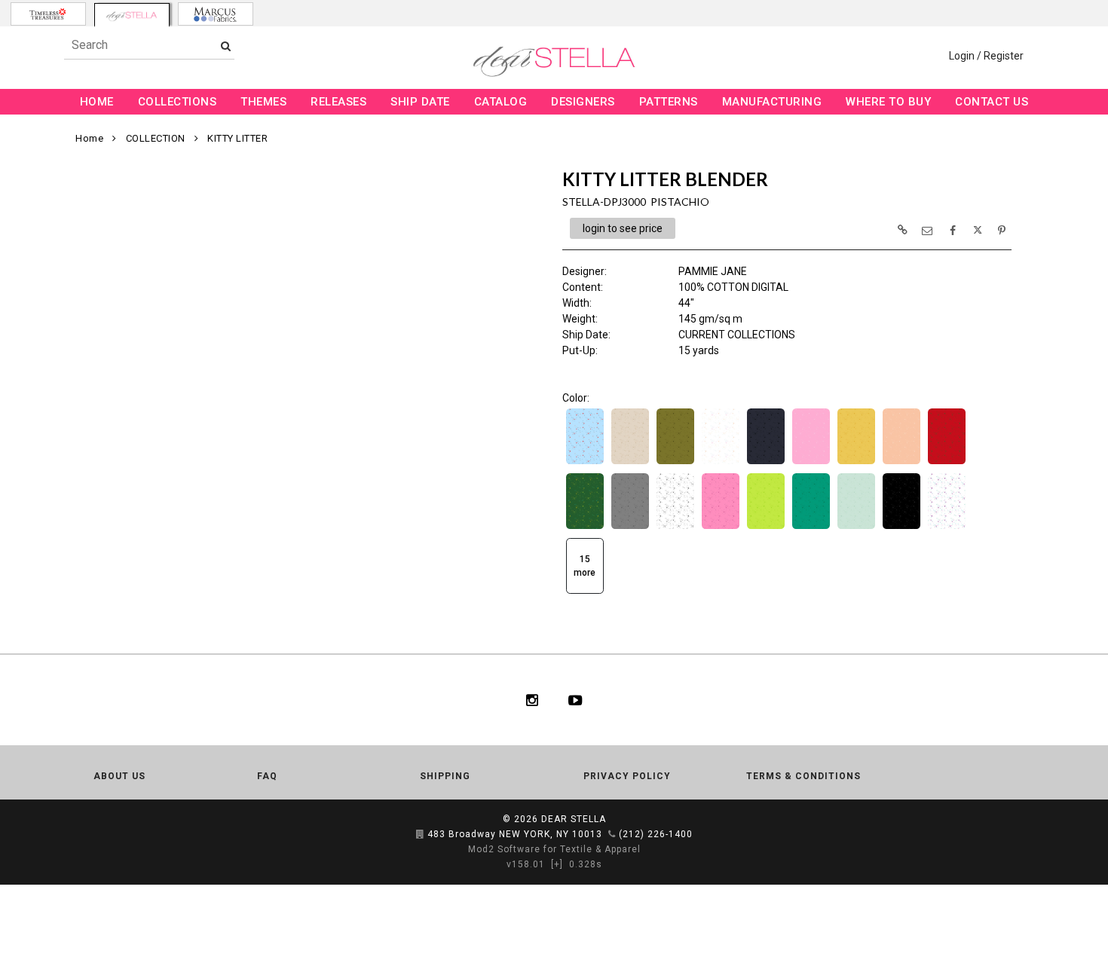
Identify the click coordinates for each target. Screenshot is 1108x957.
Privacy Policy (627, 776)
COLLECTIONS (177, 102)
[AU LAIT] (630, 463)
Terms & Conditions (803, 776)
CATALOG (501, 102)
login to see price (623, 228)
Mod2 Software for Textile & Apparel (554, 849)
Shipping (445, 776)
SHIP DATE (420, 102)
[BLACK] (765, 463)
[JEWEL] (946, 527)
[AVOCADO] (675, 463)
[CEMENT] (630, 527)
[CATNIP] (585, 527)
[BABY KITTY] (720, 463)
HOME (97, 102)
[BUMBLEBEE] (856, 463)
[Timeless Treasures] (48, 14)
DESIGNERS (583, 102)
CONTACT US (991, 102)
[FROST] (856, 527)
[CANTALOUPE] (901, 463)
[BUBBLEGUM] (811, 463)
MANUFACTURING (772, 102)
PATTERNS (668, 102)
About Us (119, 776)
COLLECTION (155, 138)
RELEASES (338, 102)
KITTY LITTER (237, 138)
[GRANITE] (901, 527)
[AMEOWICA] (585, 463)
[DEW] (765, 527)
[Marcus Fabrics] (215, 14)
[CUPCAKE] (720, 527)
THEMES (263, 102)
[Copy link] (902, 229)
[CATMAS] (946, 463)
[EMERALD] (811, 527)
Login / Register (986, 56)
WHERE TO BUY (888, 102)
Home (89, 138)
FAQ (267, 776)
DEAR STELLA (573, 819)
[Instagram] (532, 700)
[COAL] (675, 527)
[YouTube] (575, 700)
